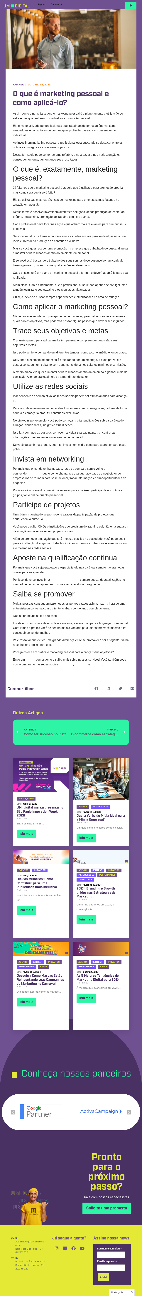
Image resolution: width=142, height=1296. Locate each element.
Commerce (56, 4)
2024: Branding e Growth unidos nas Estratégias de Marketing (96, 893)
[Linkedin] (65, 1248)
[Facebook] (73, 1248)
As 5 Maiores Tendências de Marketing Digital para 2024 (98, 978)
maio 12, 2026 (30, 804)
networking (34, 473)
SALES (43, 966)
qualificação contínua (65, 579)
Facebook (81, 664)
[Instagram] (56, 1248)
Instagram (66, 664)
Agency (41, 4)
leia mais (26, 834)
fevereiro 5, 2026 (92, 812)
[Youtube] (82, 1248)
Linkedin (96, 664)
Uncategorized (26, 798)
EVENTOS (23, 870)
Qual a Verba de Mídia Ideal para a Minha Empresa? (101, 818)
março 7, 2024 (30, 875)
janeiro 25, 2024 (91, 972)
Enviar (103, 1277)
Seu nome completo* (109, 1248)
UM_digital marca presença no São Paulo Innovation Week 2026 (40, 812)
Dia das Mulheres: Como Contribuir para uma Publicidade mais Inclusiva (37, 883)
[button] (96, 689)
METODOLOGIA (100, 806)
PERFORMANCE (107, 875)
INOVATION (40, 870)
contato (30, 659)
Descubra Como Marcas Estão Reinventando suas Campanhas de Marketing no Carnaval (40, 980)
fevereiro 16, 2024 (92, 885)
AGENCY (82, 806)
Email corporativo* (108, 1261)
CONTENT (97, 870)
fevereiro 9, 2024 (32, 972)
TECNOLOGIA (85, 879)
